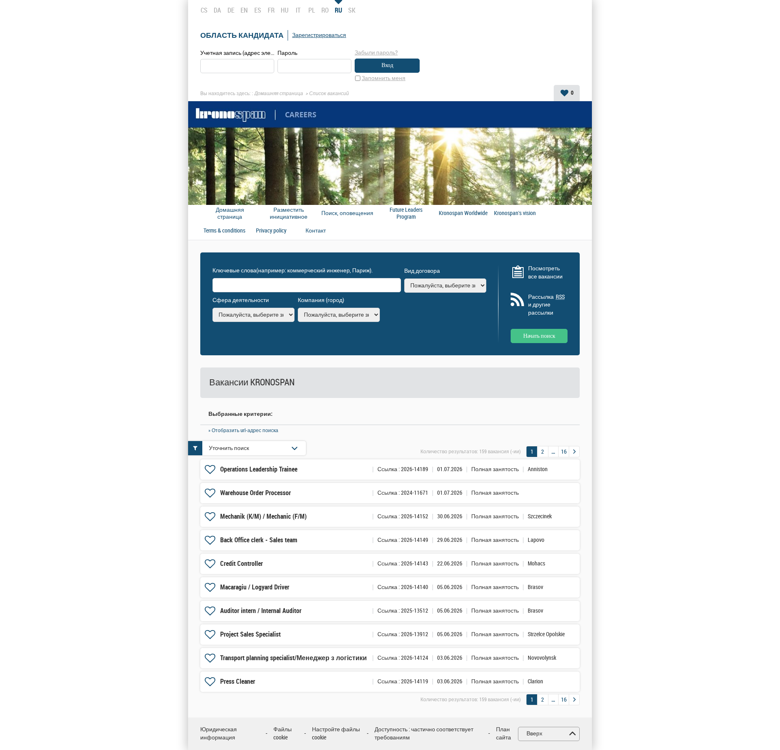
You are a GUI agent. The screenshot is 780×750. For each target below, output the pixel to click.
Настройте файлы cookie (336, 733)
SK (351, 10)
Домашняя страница (278, 93)
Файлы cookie (282, 733)
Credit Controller (241, 563)
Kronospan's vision (515, 213)
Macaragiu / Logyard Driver (254, 587)
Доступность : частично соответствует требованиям (424, 733)
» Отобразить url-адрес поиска (243, 430)
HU (284, 10)
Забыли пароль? (376, 52)
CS (204, 10)
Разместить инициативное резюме (289, 213)
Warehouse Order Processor (255, 493)
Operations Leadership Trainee (258, 469)
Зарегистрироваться (319, 35)
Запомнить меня (383, 78)
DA (217, 10)
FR (271, 10)
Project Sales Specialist (250, 634)
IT (298, 10)
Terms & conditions (224, 231)
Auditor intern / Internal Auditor (260, 611)
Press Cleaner (237, 681)
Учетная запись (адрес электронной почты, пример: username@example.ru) (237, 53)
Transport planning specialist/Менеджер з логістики (293, 658)
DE (231, 10)
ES (257, 10)
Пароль (287, 53)
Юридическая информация (218, 733)
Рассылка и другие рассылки (546, 304)
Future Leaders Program (406, 213)
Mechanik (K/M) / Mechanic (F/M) (263, 516)
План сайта (503, 733)
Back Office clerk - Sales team (258, 540)
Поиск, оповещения (347, 213)
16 (564, 451)
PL (311, 10)
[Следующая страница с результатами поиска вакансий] (574, 451)
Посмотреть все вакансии (545, 272)
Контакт (316, 231)
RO (325, 10)
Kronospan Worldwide (463, 213)
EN (244, 10)
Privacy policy (271, 231)
